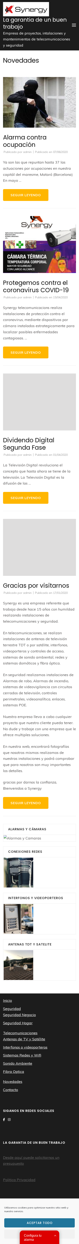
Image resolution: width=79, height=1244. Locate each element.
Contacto (10, 1089)
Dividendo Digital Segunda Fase (28, 444)
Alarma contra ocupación (25, 141)
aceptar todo (39, 1223)
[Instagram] (9, 1119)
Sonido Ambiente (17, 1063)
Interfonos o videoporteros (25, 1047)
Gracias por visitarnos (36, 585)
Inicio (7, 1000)
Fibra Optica (13, 1071)
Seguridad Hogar (18, 1023)
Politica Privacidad (19, 1179)
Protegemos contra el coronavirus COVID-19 (36, 286)
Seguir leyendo (26, 195)
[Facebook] (4, 1119)
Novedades (12, 1081)
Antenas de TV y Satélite (24, 1039)
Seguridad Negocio (19, 1014)
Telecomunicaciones (20, 1033)
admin (27, 152)
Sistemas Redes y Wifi (22, 1055)
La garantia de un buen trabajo (35, 23)
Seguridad (12, 1008)
